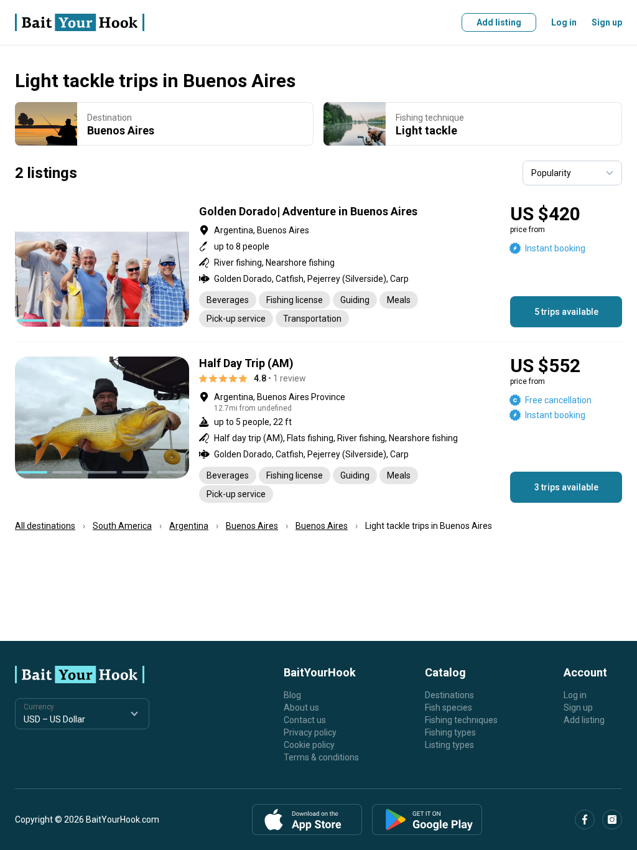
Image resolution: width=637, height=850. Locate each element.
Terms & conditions (321, 757)
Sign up (607, 22)
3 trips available (566, 487)
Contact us (305, 720)
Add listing (499, 22)
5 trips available (566, 312)
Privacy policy (310, 732)
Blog (292, 695)
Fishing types (450, 732)
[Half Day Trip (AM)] (318, 430)
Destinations (449, 695)
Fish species (448, 707)
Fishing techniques (461, 720)
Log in (564, 22)
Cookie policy (309, 745)
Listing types (449, 745)
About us (301, 707)
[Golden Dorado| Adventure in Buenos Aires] (318, 266)
